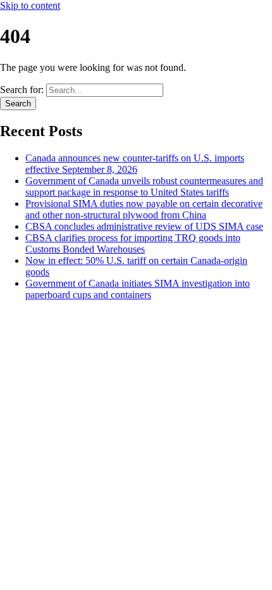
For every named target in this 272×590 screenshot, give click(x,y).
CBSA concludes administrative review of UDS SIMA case (144, 226)
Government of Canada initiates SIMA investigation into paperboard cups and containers (137, 289)
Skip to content (30, 5)
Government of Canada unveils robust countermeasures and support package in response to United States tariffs (144, 186)
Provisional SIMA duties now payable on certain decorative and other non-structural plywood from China (144, 209)
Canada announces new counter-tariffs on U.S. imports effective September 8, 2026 (134, 164)
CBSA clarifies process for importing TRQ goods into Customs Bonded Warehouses (132, 243)
